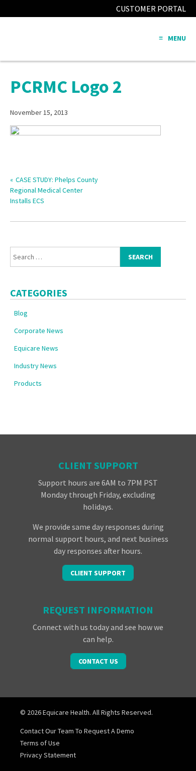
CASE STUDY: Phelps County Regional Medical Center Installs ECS (54, 190)
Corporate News (38, 330)
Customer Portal (151, 9)
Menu (177, 38)
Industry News (35, 365)
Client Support (98, 572)
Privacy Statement (48, 754)
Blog (21, 313)
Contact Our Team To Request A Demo (77, 730)
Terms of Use (40, 742)
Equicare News (36, 348)
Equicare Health (47, 39)
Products (28, 383)
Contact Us (98, 661)
